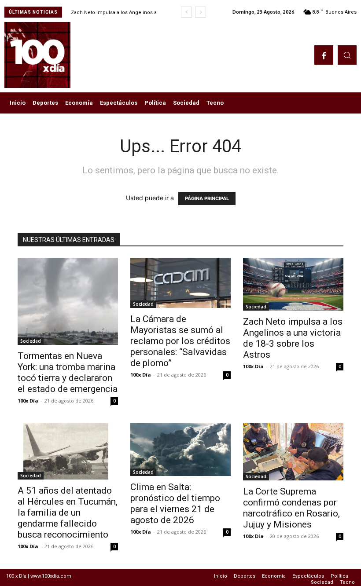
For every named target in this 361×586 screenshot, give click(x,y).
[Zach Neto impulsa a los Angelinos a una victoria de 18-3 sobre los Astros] (293, 284)
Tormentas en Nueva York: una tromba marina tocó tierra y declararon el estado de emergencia (68, 372)
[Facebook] (323, 54)
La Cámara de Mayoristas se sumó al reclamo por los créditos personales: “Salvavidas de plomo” (180, 341)
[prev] (186, 12)
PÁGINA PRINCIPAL (207, 198)
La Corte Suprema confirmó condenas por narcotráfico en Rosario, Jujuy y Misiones (291, 508)
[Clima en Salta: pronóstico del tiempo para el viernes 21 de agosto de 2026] (180, 449)
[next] (200, 12)
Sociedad (30, 341)
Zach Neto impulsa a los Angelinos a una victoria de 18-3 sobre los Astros (293, 338)
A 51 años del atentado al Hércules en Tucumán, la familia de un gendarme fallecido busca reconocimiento (68, 512)
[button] (347, 54)
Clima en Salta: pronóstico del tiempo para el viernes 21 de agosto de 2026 (175, 503)
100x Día (28, 400)
